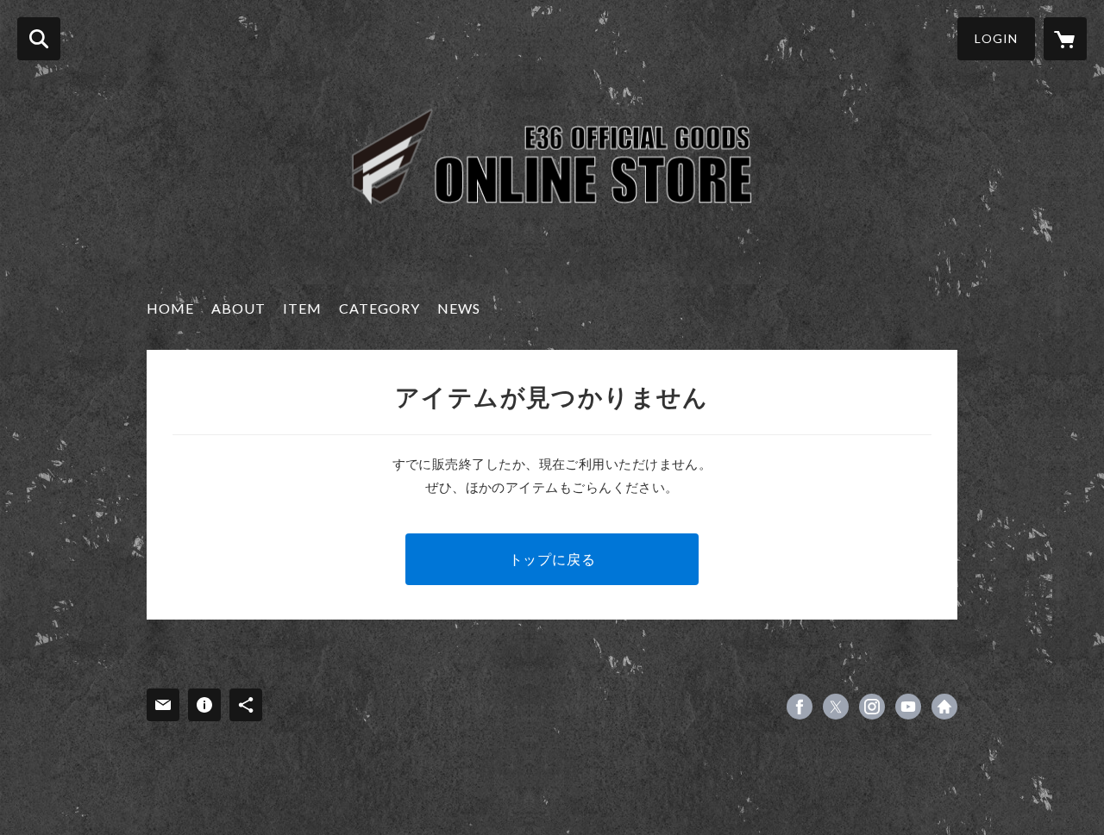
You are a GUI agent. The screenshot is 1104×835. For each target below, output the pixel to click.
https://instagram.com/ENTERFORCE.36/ (872, 707)
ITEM (302, 308)
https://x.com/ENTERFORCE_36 (836, 707)
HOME (170, 308)
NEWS (458, 308)
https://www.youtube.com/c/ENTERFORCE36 (908, 707)
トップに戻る (552, 559)
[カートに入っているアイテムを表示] (1065, 38)
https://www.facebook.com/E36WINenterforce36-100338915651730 (799, 707)
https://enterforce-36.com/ (944, 707)
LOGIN (996, 38)
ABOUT (238, 308)
